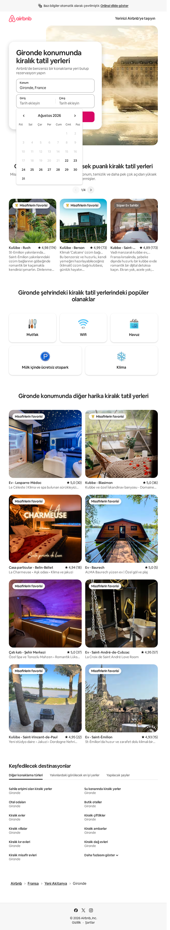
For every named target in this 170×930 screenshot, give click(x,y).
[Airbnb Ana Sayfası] (20, 18)
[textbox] (36, 103)
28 (58, 170)
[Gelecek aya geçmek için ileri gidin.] (74, 115)
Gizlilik (76, 922)
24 (23, 170)
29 (66, 170)
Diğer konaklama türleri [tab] (26, 775)
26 (40, 170)
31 (23, 179)
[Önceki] (75, 189)
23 (75, 161)
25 (32, 170)
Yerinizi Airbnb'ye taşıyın (135, 18)
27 (49, 170)
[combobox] (55, 87)
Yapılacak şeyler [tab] (118, 775)
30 (75, 170)
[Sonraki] (90, 189)
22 (66, 161)
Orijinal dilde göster (114, 6)
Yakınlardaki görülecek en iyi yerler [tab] (74, 775)
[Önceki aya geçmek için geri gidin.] (24, 115)
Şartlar (90, 922)
